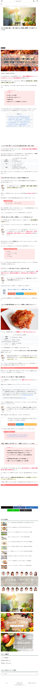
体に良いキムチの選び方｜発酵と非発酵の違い (17, 124)
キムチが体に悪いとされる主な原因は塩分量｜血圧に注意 (18, 116)
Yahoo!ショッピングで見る (30, 293)
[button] (26, 510)
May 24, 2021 (23, 397)
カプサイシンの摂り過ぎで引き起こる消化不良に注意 (19, 121)
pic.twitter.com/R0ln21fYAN (27, 394)
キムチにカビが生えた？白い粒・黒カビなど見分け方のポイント (17, 436)
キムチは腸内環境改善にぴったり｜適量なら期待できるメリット (19, 122)
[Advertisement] (19, 38)
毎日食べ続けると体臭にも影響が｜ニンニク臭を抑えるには (20, 119)
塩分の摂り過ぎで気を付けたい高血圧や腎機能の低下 (19, 118)
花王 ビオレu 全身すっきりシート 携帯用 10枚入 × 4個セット (20, 289)
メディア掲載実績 (4, 657)
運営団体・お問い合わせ (6, 663)
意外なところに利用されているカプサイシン (9, 367)
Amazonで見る (12, 293)
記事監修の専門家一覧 (5, 660)
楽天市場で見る (20, 293)
